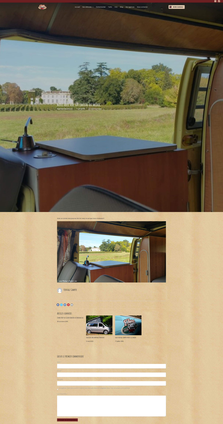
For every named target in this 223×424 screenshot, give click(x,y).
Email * (59, 371)
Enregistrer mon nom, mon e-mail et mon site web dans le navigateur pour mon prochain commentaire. (94, 388)
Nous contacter (142, 7)
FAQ (116, 7)
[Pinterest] (68, 304)
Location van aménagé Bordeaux (95, 337)
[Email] (72, 304)
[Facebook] (58, 304)
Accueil (77, 7)
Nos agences (130, 7)
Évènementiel (100, 7)
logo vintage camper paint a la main (125, 337)
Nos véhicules (87, 7)
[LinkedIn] (65, 304)
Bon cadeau (178, 7)
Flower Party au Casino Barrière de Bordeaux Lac (70, 317)
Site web (60, 379)
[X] (61, 304)
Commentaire (62, 394)
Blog (121, 7)
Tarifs (110, 7)
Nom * (59, 362)
